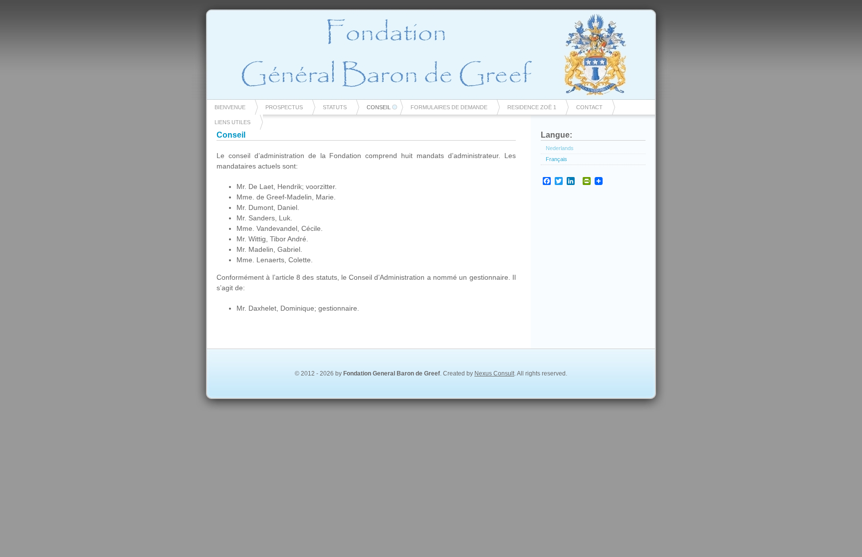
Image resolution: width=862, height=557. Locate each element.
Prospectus (284, 107)
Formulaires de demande (449, 107)
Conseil (379, 107)
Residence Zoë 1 (531, 107)
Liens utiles (232, 122)
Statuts (335, 107)
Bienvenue (230, 107)
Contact (589, 107)
